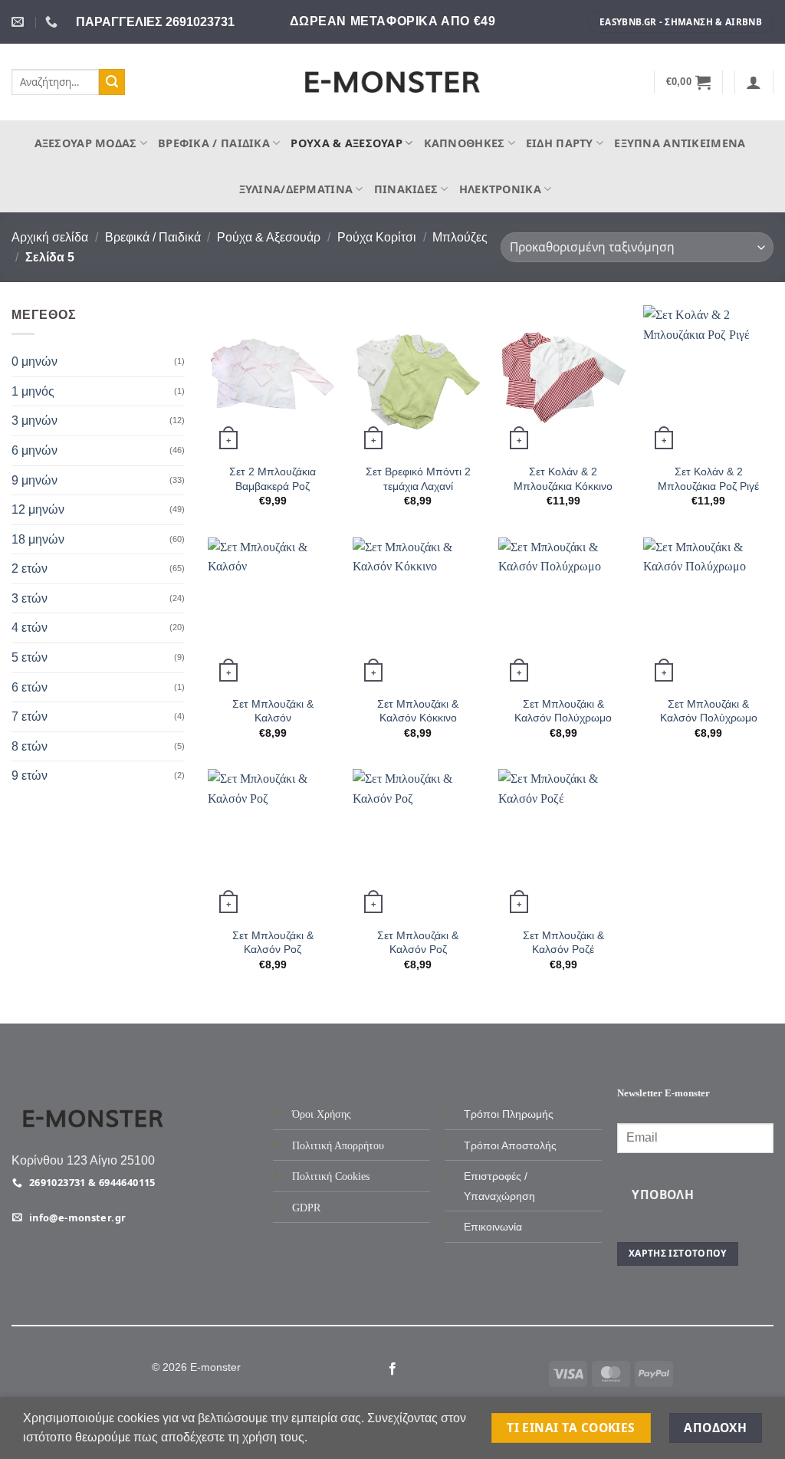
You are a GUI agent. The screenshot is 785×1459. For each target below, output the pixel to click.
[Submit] (112, 82)
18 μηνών (37, 539)
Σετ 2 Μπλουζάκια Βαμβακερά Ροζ (272, 478)
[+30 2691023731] (53, 22)
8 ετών (29, 746)
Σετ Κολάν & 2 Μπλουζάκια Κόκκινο (563, 478)
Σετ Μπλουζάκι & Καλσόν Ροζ (273, 942)
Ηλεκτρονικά (500, 189)
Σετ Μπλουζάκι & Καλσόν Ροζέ (563, 942)
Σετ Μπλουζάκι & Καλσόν (273, 711)
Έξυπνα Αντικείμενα (679, 143)
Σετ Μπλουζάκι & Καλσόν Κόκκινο (417, 711)
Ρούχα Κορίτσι (376, 237)
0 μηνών (34, 361)
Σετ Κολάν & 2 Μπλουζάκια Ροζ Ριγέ (708, 478)
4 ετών (29, 628)
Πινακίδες (406, 189)
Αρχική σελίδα (49, 237)
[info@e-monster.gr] (19, 22)
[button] (688, 82)
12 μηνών (37, 509)
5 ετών (29, 657)
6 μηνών (34, 450)
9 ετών (29, 776)
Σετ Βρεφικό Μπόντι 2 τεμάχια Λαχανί (418, 478)
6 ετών (29, 687)
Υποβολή (663, 1194)
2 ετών (29, 568)
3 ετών (29, 598)
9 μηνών (34, 480)
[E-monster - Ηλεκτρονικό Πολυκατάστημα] (392, 82)
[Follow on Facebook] (392, 1369)
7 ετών (29, 716)
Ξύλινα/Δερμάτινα (296, 189)
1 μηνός (32, 391)
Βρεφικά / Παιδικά (214, 143)
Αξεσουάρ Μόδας (85, 143)
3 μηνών (34, 421)
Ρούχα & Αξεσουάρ (346, 143)
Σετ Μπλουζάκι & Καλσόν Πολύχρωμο (563, 711)
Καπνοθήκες (464, 143)
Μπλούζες (460, 237)
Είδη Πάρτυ (559, 143)
